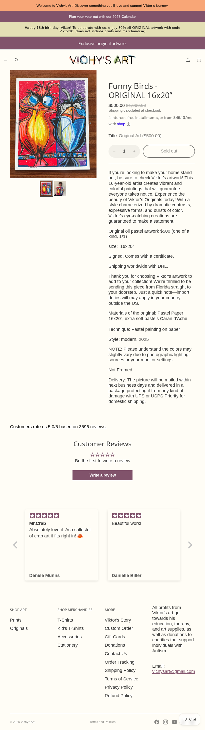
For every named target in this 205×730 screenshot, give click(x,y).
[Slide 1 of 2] (46, 188)
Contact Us (116, 653)
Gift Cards (115, 636)
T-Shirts (65, 620)
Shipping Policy (120, 670)
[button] (16, 544)
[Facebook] (157, 722)
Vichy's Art (27, 722)
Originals (19, 628)
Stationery (68, 645)
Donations (115, 645)
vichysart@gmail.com (173, 671)
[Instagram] (165, 722)
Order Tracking (119, 662)
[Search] (16, 59)
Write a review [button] (103, 475)
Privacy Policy (119, 687)
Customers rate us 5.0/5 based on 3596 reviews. (58, 426)
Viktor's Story (118, 620)
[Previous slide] (15, 123)
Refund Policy (118, 695)
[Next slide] (91, 123)
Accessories (70, 636)
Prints (16, 620)
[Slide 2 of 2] (60, 188)
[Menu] (6, 60)
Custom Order (119, 628)
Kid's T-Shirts (71, 628)
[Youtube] (175, 722)
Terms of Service (121, 678)
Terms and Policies (103, 722)
